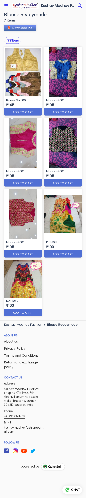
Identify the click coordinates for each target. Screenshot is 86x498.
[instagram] (15, 451)
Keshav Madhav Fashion (58, 6)
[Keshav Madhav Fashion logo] (25, 6)
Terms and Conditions (21, 355)
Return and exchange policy (21, 364)
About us (11, 341)
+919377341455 (14, 416)
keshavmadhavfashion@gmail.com (24, 430)
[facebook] (6, 451)
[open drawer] (6, 6)
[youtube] (24, 451)
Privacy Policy (15, 348)
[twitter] (33, 451)
